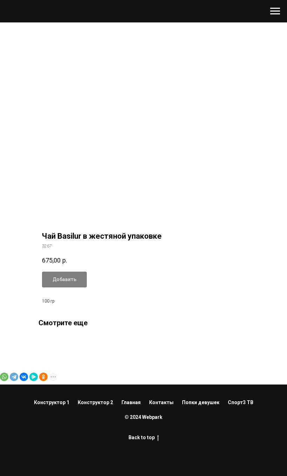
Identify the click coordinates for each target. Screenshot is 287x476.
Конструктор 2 (95, 402)
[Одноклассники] (43, 377)
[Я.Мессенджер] (33, 377)
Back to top (141, 437)
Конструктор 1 (51, 402)
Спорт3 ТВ (240, 402)
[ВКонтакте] (24, 377)
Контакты (161, 402)
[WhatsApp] (4, 377)
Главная (131, 402)
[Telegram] (14, 377)
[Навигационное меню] (275, 11)
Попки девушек (200, 402)
